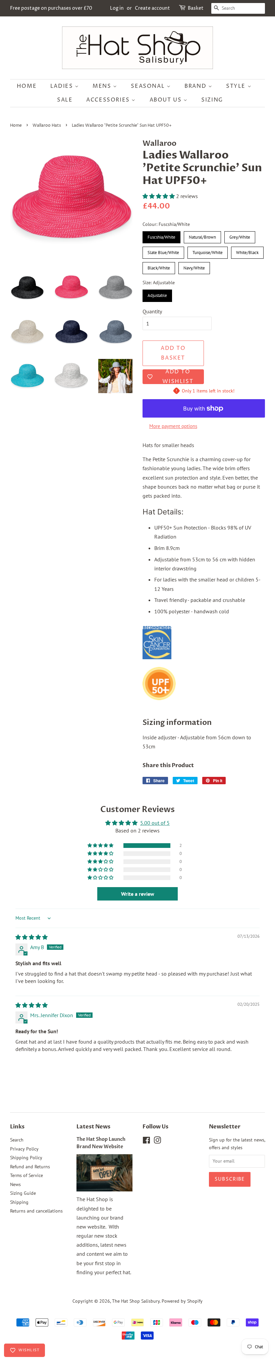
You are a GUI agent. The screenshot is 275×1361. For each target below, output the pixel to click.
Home (27, 86)
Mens (103, 86)
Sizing (212, 100)
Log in (117, 8)
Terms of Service (26, 1175)
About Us (166, 100)
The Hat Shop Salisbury (136, 1301)
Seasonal (148, 86)
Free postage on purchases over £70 (51, 8)
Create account (152, 8)
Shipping (19, 1202)
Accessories (108, 100)
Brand (196, 86)
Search (16, 1140)
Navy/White (194, 266)
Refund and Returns (30, 1167)
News (15, 1184)
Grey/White (240, 235)
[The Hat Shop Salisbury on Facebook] (146, 1141)
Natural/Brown (202, 235)
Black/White (159, 266)
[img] (31, 937)
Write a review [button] (137, 893)
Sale (64, 100)
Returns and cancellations (36, 1211)
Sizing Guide (23, 1193)
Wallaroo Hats (47, 125)
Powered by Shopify (182, 1301)
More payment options (173, 426)
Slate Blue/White (163, 251)
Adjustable (157, 294)
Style (237, 86)
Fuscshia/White (161, 235)
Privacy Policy (24, 1149)
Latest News (93, 1126)
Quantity (152, 311)
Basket (196, 8)
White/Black (247, 251)
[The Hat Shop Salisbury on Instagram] (157, 1141)
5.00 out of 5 (155, 822)
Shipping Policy (26, 1158)
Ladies (62, 86)
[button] (159, 196)
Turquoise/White (207, 251)
